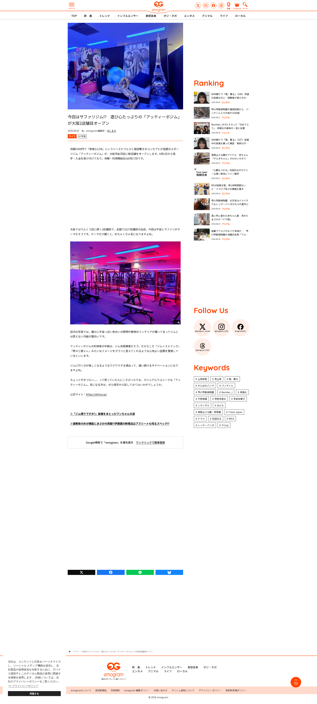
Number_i (226, 392)
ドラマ (201, 418)
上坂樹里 (202, 379)
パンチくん (227, 385)
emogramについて (81, 690)
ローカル (240, 16)
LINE (140, 572)
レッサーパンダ (206, 425)
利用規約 (115, 690)
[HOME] (69, 651)
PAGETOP (296, 683)
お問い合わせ (160, 690)
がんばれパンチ (206, 385)
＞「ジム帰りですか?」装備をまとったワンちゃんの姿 (102, 414)
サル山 (225, 425)
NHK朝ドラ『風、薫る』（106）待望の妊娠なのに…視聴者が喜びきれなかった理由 (230, 97)
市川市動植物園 (206, 392)
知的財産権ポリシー (236, 690)
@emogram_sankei (198, 5)
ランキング (237, 8)
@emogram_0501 (206, 5)
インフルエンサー (127, 16)
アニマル (207, 16)
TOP (74, 16)
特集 (228, 8)
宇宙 (83, 136)
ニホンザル (203, 405)
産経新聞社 (101, 690)
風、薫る (233, 379)
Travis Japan (235, 412)
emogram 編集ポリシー (137, 690)
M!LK (231, 418)
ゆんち (220, 405)
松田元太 (216, 418)
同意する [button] (34, 693)
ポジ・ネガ (170, 16)
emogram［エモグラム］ (158, 7)
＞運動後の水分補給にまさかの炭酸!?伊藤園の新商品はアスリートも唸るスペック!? (119, 423)
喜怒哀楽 (151, 16)
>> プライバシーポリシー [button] (23, 685)
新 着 (88, 16)
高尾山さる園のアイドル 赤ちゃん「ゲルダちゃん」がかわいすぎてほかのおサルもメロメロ (229, 158)
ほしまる (111, 130)
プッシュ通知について (182, 690)
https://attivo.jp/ (96, 394)
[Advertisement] (125, 194)
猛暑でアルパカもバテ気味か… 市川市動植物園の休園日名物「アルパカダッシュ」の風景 (229, 234)
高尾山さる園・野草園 (209, 412)
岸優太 (243, 392)
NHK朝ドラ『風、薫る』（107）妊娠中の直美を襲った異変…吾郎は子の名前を (230, 143)
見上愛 (217, 379)
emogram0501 (213, 5)
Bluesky (169, 572)
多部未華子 (239, 398)
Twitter (81, 572)
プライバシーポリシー (210, 690)
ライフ (224, 16)
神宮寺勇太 (220, 398)
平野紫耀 (202, 398)
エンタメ (189, 16)
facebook (110, 572)
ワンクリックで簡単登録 (150, 442)
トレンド (104, 16)
